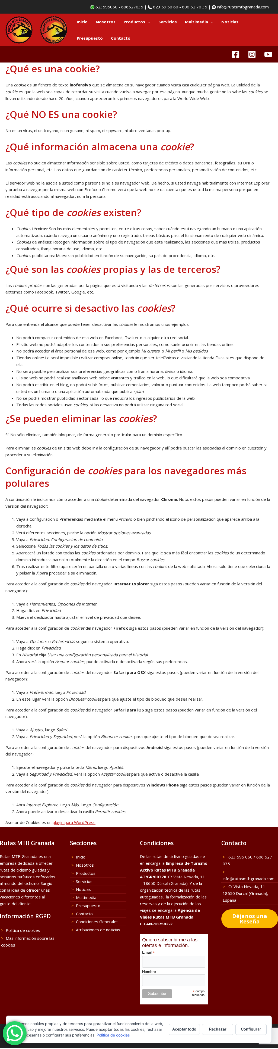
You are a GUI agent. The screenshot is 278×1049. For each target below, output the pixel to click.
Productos (134, 21)
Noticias (229, 21)
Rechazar (217, 1029)
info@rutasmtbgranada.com (242, 7)
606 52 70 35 (194, 7)
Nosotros (106, 21)
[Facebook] (236, 54)
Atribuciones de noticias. (98, 929)
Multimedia (196, 21)
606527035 (132, 7)
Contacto (120, 38)
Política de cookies (23, 930)
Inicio (82, 21)
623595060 (105, 7)
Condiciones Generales (97, 921)
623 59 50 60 (165, 7)
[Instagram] (252, 54)
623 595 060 (240, 857)
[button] (147, 22)
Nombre (149, 971)
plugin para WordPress (74, 822)
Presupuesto (90, 38)
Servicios (167, 21)
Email (148, 952)
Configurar (251, 1029)
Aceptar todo (184, 1029)
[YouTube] (268, 54)
